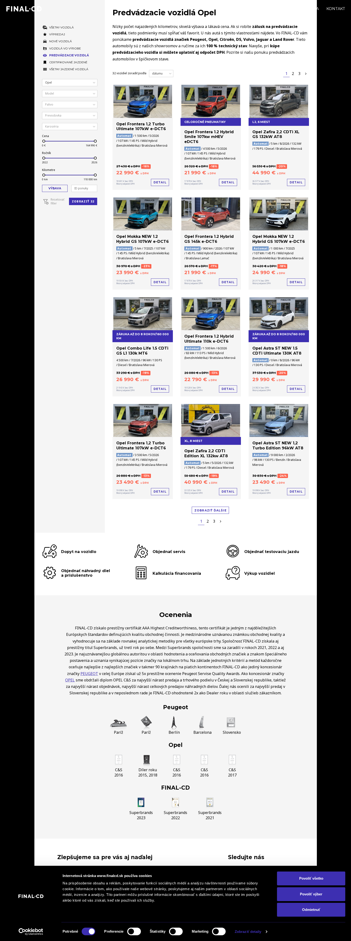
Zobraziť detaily (248, 932)
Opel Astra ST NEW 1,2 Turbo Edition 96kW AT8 (277, 445)
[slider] (43, 141)
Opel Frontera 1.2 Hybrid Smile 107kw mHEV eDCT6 (209, 137)
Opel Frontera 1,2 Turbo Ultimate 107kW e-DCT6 (141, 126)
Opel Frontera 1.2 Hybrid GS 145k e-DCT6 (209, 239)
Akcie (249, 8)
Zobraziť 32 (83, 201)
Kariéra (310, 8)
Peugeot (175, 707)
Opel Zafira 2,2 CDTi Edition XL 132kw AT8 (206, 453)
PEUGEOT (89, 673)
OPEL (70, 680)
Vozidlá (226, 8)
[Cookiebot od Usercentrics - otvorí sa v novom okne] (31, 931)
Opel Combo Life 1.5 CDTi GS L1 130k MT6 (142, 351)
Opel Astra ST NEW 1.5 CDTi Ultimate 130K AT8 (276, 351)
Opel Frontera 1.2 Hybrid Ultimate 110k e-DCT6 (209, 339)
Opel (175, 745)
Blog (268, 8)
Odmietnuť (311, 910)
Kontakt (335, 8)
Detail (160, 182)
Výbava (54, 188)
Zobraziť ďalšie (210, 510)
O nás (287, 8)
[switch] (134, 931)
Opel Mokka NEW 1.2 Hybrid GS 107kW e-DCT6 (142, 239)
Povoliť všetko (311, 878)
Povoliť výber (311, 894)
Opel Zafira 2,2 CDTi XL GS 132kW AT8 (275, 134)
